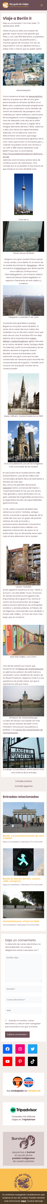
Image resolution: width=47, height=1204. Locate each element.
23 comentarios (9, 925)
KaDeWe (7, 488)
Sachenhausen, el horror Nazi (21, 921)
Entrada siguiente (24, 786)
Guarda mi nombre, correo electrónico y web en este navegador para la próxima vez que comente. (23, 1023)
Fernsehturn (33, 117)
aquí (23, 1201)
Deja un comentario (12, 23)
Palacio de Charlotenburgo (30, 669)
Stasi (36, 602)
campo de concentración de (29, 730)
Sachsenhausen (10, 733)
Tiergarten (32, 265)
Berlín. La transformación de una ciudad (23, 837)
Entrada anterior (23, 781)
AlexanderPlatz (35, 96)
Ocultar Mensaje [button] (35, 1201)
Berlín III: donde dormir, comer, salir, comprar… (22, 880)
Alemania (25, 842)
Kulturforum (21, 268)
